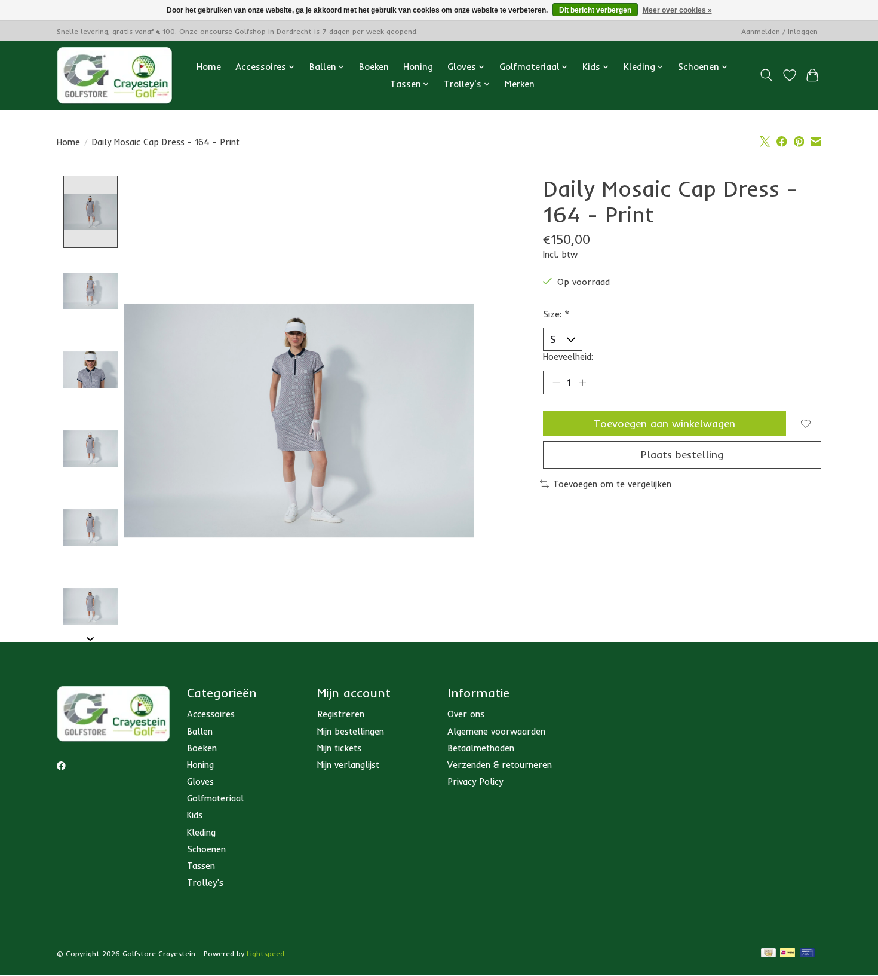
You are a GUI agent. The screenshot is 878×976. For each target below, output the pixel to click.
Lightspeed (265, 953)
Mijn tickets (339, 748)
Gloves (200, 781)
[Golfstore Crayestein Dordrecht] (115, 75)
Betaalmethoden (480, 748)
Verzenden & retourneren (499, 764)
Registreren (340, 714)
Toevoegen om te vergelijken (612, 483)
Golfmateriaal (215, 798)
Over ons (465, 714)
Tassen (201, 865)
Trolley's (205, 882)
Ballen (200, 731)
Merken (520, 84)
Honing (418, 66)
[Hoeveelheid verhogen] (582, 382)
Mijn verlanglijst (348, 764)
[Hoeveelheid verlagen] (556, 382)
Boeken (374, 66)
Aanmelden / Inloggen (779, 31)
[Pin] (807, 953)
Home (209, 66)
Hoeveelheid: (568, 356)
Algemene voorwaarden (496, 731)
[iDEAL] (787, 953)
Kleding (201, 832)
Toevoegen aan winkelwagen (664, 423)
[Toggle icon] (766, 75)
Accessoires (211, 714)
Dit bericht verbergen (595, 10)
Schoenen (206, 849)
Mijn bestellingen (350, 731)
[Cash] (768, 953)
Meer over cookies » (677, 10)
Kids (194, 815)
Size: (556, 314)
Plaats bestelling (682, 454)
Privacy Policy (475, 781)
